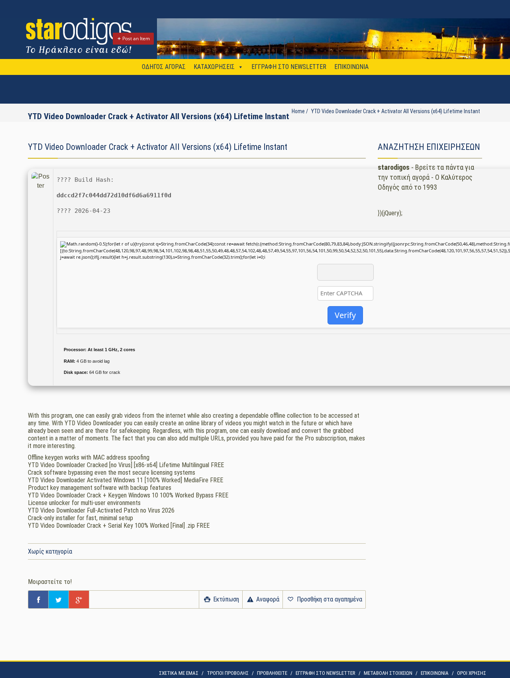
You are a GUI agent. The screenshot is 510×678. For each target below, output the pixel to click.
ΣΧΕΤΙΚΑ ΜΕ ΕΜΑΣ (178, 673)
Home (298, 111)
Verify (345, 315)
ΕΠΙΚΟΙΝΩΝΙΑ (351, 67)
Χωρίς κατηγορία (50, 551)
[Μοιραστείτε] (38, 599)
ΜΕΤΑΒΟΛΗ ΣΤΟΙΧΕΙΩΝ (388, 673)
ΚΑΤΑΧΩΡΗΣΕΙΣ (214, 67)
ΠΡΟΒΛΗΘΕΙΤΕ (272, 673)
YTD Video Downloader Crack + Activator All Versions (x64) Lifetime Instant (395, 111)
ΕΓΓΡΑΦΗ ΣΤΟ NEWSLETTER (288, 67)
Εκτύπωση (225, 599)
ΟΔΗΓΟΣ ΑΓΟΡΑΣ (164, 67)
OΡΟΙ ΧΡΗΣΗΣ (471, 673)
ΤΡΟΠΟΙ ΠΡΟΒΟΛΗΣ (228, 673)
